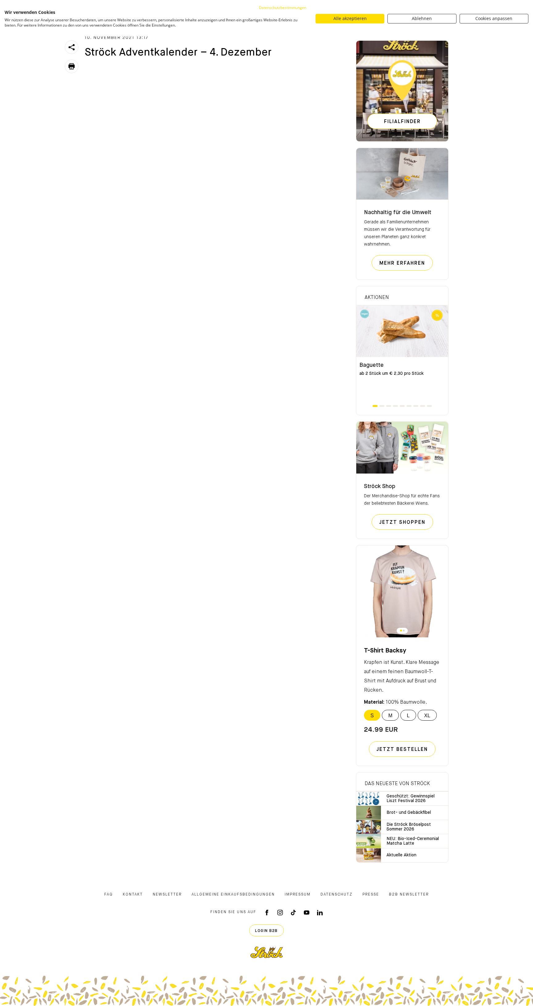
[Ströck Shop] (402, 448)
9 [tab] (429, 406)
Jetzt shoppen (406, 522)
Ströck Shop (379, 486)
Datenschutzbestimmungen (282, 7)
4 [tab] (395, 406)
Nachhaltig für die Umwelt (397, 212)
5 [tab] (402, 406)
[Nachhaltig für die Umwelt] (402, 174)
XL (427, 715)
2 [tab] (381, 406)
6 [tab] (409, 406)
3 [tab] (388, 406)
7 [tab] (415, 406)
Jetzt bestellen (402, 749)
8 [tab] (422, 406)
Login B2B (266, 931)
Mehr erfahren (406, 263)
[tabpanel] (402, 354)
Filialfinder (402, 121)
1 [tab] (375, 406)
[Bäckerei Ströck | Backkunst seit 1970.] (266, 952)
